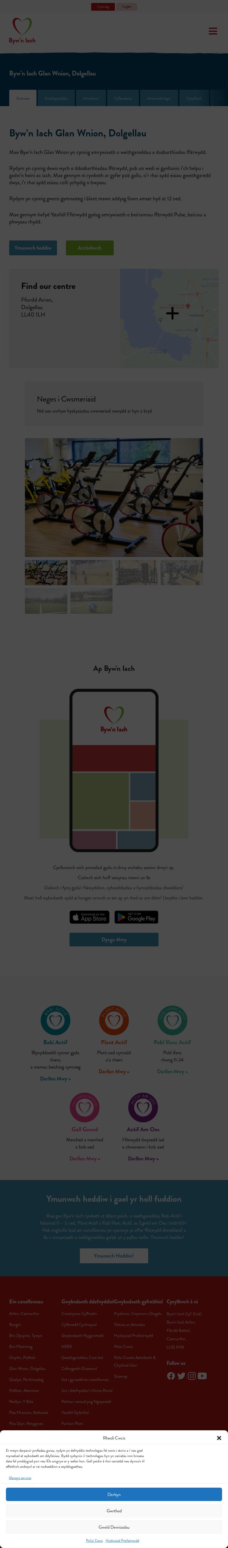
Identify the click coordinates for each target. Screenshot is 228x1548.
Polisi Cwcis (94, 1540)
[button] (219, 1438)
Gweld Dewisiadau (114, 1527)
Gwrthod (114, 1511)
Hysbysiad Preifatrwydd (122, 1540)
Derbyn (114, 1494)
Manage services (20, 1478)
